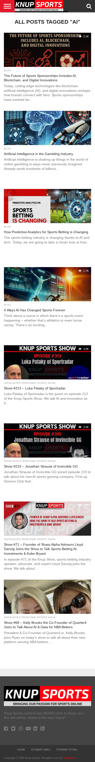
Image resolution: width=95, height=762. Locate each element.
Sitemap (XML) (40, 749)
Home (21, 749)
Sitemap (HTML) (67, 749)
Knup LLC (69, 757)
